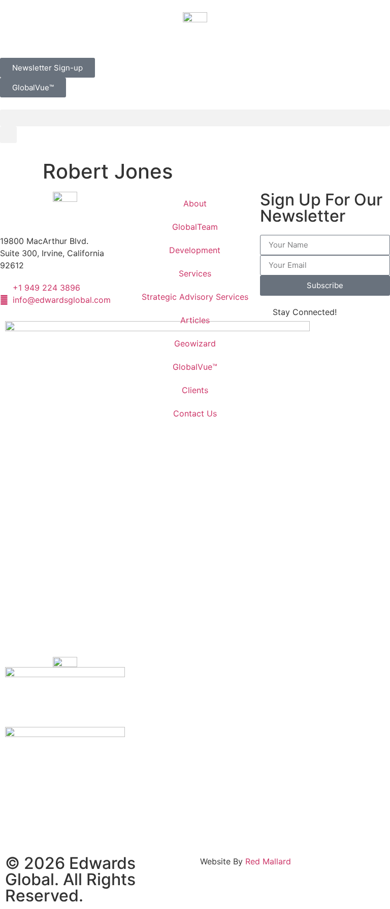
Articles (195, 320)
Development (194, 250)
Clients (195, 390)
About (195, 203)
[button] (195, 118)
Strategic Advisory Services (195, 297)
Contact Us (195, 413)
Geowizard (195, 343)
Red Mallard (268, 861)
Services (195, 273)
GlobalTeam (195, 227)
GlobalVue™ (195, 367)
